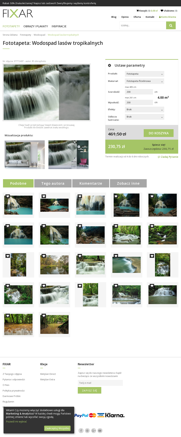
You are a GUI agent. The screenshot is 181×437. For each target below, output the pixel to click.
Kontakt (150, 16)
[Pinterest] (87, 431)
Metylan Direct (48, 374)
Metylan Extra (47, 379)
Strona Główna (10, 34)
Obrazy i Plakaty (36, 26)
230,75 (114, 146)
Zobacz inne (128, 183)
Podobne (18, 183)
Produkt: (113, 73)
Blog (113, 16)
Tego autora (53, 183)
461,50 (115, 134)
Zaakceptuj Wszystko (57, 428)
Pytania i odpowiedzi (14, 379)
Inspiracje (59, 26)
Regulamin (8, 401)
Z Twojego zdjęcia (12, 374)
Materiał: (113, 81)
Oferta (137, 16)
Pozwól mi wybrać (16, 421)
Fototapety (11, 26)
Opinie (125, 16)
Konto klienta (168, 16)
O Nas (6, 384)
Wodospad (39, 34)
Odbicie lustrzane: (113, 118)
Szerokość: (114, 91)
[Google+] (94, 431)
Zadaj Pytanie (169, 156)
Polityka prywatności (14, 390)
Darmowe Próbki (12, 396)
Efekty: (111, 109)
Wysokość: (113, 102)
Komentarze (90, 183)
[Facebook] (81, 431)
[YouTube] (100, 431)
